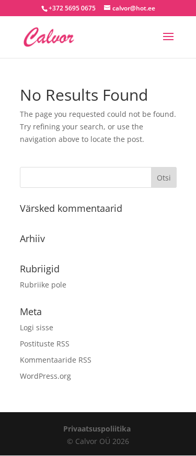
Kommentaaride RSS (55, 360)
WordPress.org (45, 376)
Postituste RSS (45, 344)
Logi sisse (36, 327)
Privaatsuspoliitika (97, 429)
